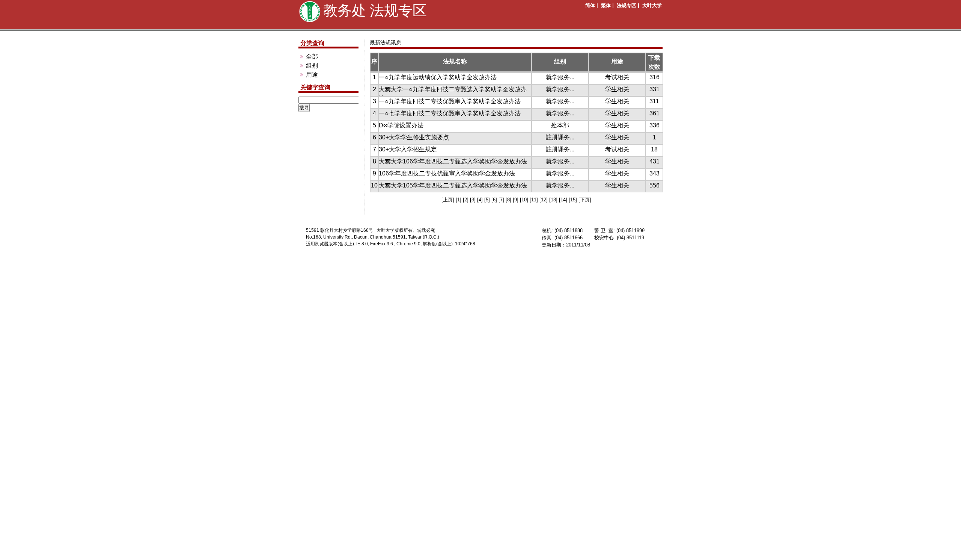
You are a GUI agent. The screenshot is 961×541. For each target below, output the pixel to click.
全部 (312, 56)
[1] (459, 199)
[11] (534, 199)
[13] (554, 199)
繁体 (606, 5)
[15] (573, 199)
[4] (480, 199)
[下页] (584, 199)
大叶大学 (652, 5)
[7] (502, 199)
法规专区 (626, 5)
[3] (473, 199)
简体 (590, 5)
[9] (516, 199)
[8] (509, 199)
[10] (525, 199)
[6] (495, 199)
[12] (544, 199)
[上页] (448, 199)
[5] (487, 199)
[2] (466, 199)
